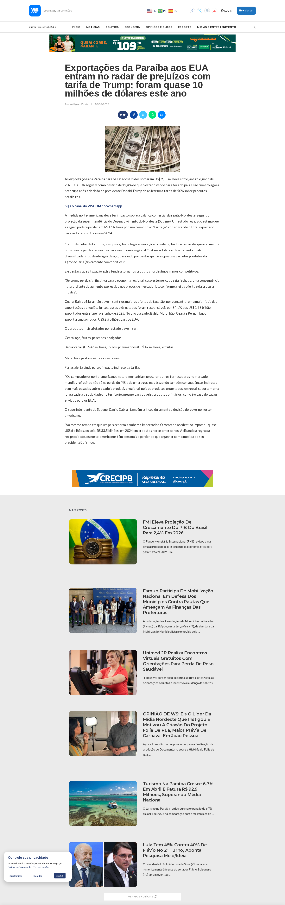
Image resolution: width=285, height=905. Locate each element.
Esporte (184, 26)
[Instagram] (207, 10)
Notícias (93, 26)
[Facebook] (192, 10)
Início (76, 26)
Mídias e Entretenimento (216, 26)
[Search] (254, 27)
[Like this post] (124, 115)
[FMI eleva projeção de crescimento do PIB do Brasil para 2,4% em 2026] (103, 541)
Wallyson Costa (79, 104)
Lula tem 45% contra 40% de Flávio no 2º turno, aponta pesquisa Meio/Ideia (175, 850)
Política (112, 26)
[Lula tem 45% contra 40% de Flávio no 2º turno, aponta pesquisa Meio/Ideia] (103, 864)
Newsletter (246, 10)
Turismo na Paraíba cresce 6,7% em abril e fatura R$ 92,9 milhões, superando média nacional (178, 792)
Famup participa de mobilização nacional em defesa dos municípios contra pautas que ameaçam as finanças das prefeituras (178, 601)
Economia (132, 26)
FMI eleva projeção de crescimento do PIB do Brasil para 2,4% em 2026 (175, 527)
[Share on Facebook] (134, 115)
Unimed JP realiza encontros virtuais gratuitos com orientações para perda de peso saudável (178, 661)
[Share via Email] (162, 115)
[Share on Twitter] (143, 115)
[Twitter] (199, 10)
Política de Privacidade (19, 866)
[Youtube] (214, 10)
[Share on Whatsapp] (152, 115)
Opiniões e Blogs (159, 26)
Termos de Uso (41, 866)
